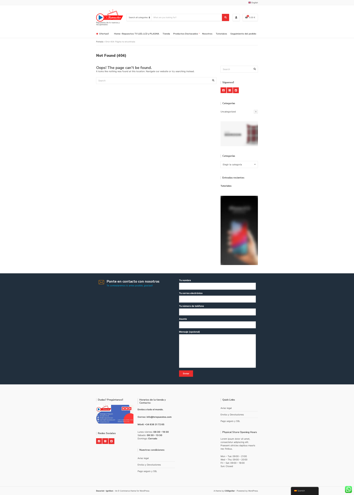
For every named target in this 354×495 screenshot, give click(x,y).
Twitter (236, 90)
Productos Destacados (185, 33)
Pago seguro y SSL (147, 471)
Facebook (223, 90)
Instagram (230, 90)
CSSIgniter (230, 491)
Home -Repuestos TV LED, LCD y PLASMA (136, 33)
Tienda (166, 33)
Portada (99, 41)
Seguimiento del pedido (243, 33)
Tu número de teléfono (191, 306)
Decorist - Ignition (104, 491)
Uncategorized (228, 111)
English (255, 2)
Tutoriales (221, 33)
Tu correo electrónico (191, 293)
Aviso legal (143, 458)
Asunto (183, 318)
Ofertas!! (104, 33)
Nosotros (207, 33)
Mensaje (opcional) (189, 331)
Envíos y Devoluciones (149, 464)
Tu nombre (185, 280)
